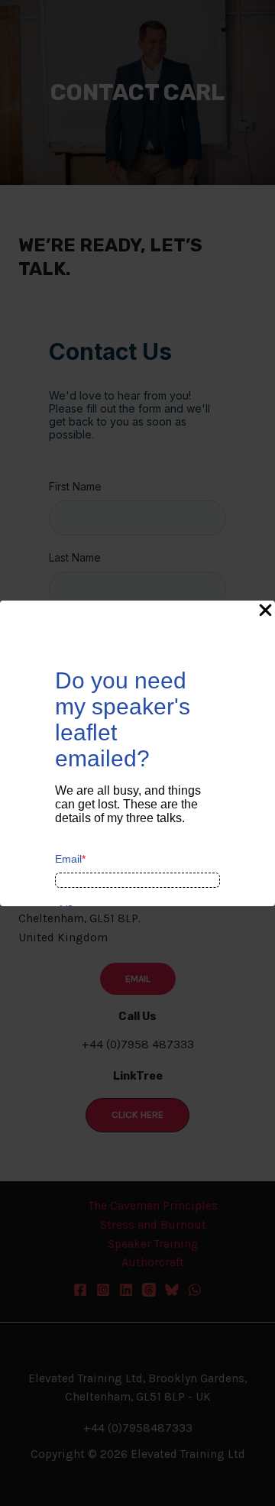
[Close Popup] (265, 611)
